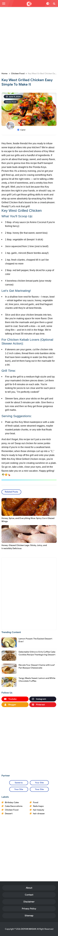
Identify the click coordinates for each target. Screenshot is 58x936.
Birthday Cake (12, 802)
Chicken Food (11, 102)
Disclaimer (29, 901)
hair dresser (39, 813)
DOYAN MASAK (28, 929)
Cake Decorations (13, 806)
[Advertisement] (29, 39)
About (29, 887)
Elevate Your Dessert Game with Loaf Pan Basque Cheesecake (37, 666)
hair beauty (38, 810)
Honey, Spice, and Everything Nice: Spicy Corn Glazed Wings (27, 520)
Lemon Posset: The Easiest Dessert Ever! (35, 640)
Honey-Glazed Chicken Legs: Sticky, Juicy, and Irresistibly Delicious (24, 547)
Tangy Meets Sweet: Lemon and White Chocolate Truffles (37, 679)
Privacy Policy (29, 908)
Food (35, 802)
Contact (29, 894)
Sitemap (29, 915)
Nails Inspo (38, 806)
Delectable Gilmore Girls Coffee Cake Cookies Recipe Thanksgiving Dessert (37, 653)
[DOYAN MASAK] (29, 4)
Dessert (8, 813)
